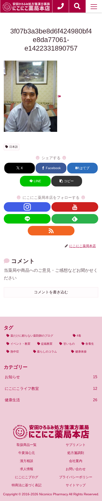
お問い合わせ (76, 469)
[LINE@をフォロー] (27, 219)
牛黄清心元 (26, 453)
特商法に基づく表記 (27, 485)
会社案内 (75, 461)
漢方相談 (26, 461)
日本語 (13, 146)
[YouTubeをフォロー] (74, 207)
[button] (66, 181)
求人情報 (26, 469)
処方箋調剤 (75, 453)
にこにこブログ (26, 477)
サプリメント (76, 445)
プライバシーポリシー (75, 477)
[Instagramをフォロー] (27, 207)
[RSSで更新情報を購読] (51, 230)
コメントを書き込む (51, 292)
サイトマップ (76, 485)
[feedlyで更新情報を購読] (74, 219)
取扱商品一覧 (27, 445)
